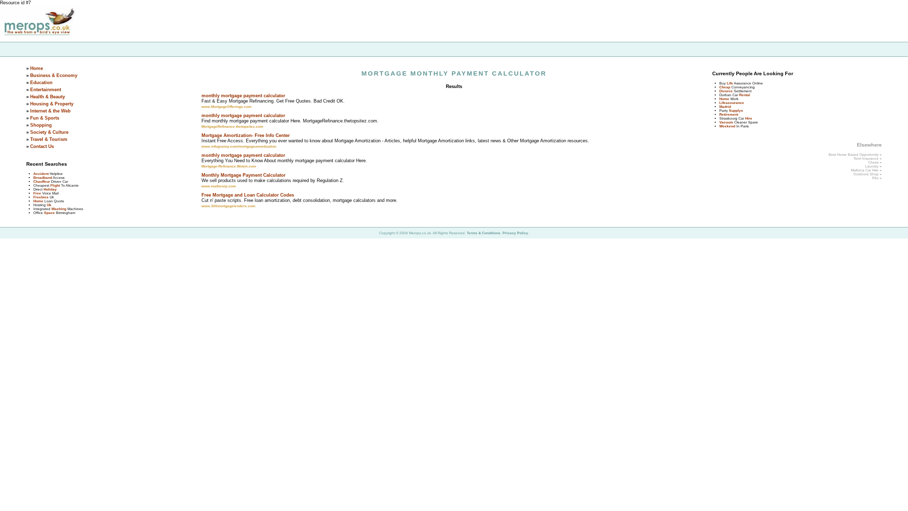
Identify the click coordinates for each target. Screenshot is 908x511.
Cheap (724, 87)
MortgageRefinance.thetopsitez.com (232, 126)
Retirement (728, 114)
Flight (55, 185)
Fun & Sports (44, 118)
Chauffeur (41, 181)
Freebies (41, 197)
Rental (744, 95)
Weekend (727, 126)
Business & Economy (53, 75)
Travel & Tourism (48, 139)
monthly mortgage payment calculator (243, 95)
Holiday (50, 189)
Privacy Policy (515, 233)
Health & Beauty (47, 96)
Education (41, 82)
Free (37, 193)
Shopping (41, 125)
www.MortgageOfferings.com (226, 107)
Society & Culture (49, 132)
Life (730, 83)
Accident (41, 174)
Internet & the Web (50, 111)
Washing (58, 209)
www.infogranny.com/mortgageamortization (238, 146)
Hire (748, 118)
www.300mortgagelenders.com (228, 206)
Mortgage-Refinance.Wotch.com (228, 166)
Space (49, 213)
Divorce (726, 91)
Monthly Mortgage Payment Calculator (243, 175)
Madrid (725, 107)
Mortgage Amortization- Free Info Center (245, 135)
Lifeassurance (731, 103)
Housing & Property (51, 103)
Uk (49, 205)
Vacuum (726, 122)
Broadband (42, 178)
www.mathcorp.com (218, 186)
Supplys (736, 110)
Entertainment (45, 89)
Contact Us (42, 146)
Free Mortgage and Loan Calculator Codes (247, 195)
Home (36, 68)
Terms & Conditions (483, 233)
